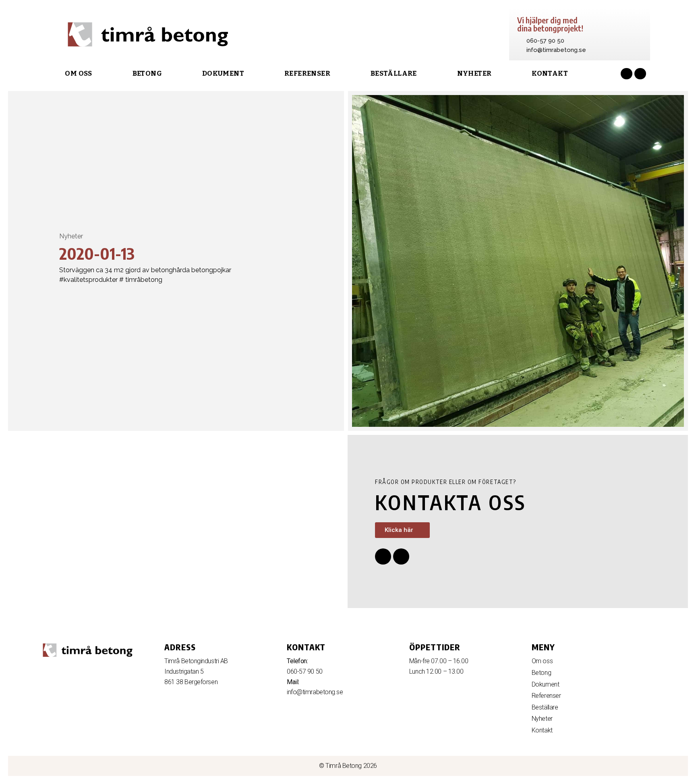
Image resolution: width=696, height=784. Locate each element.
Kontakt (550, 73)
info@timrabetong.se (315, 692)
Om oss (78, 73)
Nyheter (474, 73)
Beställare (394, 73)
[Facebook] (626, 74)
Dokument (223, 73)
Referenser (307, 73)
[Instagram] (640, 74)
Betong (147, 73)
